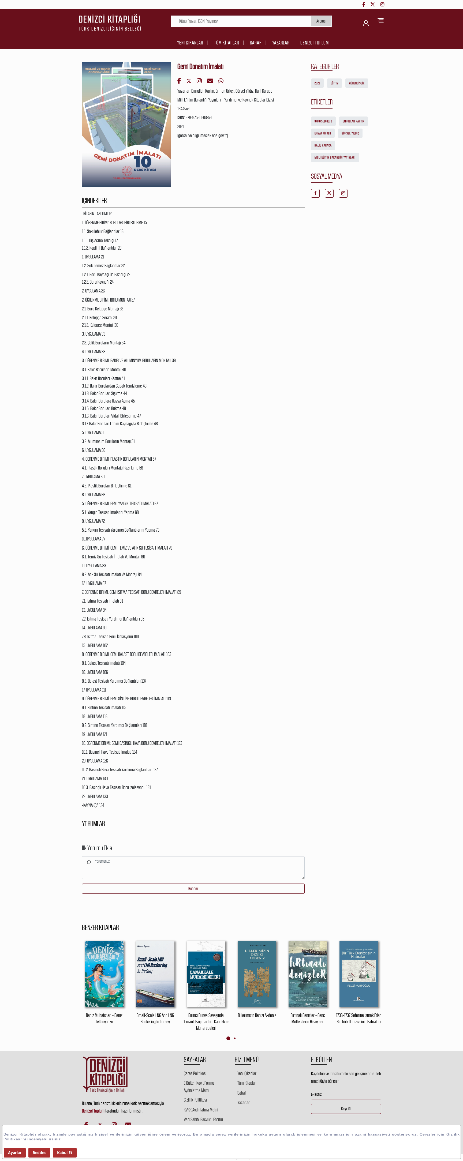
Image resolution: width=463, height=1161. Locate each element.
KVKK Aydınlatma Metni (201, 1110)
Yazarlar (280, 43)
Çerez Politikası (195, 1073)
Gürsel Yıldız (350, 133)
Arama (321, 21)
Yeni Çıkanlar (190, 43)
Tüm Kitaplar (226, 43)
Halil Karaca (323, 145)
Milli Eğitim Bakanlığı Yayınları (335, 157)
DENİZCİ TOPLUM (314, 43)
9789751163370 (323, 121)
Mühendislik (357, 83)
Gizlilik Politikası (195, 1100)
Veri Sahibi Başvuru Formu (203, 1119)
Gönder (193, 888)
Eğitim (334, 83)
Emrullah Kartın (353, 121)
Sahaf (255, 43)
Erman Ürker (323, 133)
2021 (317, 83)
